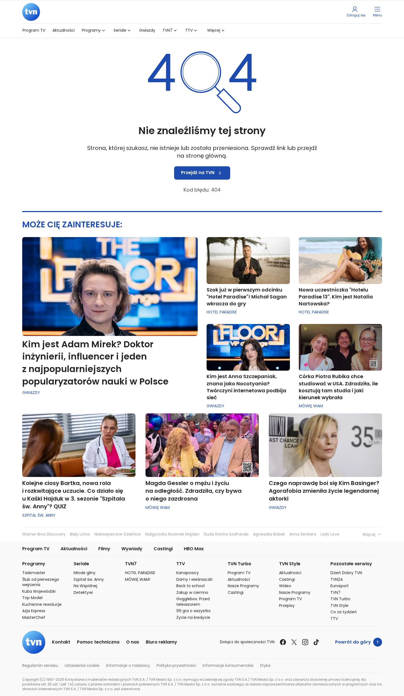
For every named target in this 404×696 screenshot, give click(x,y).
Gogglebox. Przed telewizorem (193, 601)
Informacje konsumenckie (228, 665)
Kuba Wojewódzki (39, 591)
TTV (189, 30)
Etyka (265, 665)
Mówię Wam (311, 406)
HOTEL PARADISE (140, 573)
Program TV (33, 30)
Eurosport (339, 586)
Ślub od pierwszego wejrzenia (40, 582)
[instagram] (305, 642)
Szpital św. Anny (39, 515)
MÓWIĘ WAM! (137, 579)
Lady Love (329, 534)
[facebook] (283, 642)
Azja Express (33, 611)
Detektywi (83, 592)
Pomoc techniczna (98, 642)
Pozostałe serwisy (351, 564)
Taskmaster (33, 573)
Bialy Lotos (80, 534)
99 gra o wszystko (193, 611)
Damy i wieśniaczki (194, 579)
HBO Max (194, 549)
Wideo (285, 586)
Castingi (163, 549)
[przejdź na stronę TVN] (31, 11)
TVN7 (167, 30)
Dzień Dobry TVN (346, 573)
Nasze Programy (243, 586)
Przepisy (287, 605)
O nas (132, 642)
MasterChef (33, 617)
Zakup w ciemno (192, 592)
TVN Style (289, 564)
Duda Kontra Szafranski (226, 534)
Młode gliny (85, 573)
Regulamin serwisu (40, 665)
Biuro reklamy (161, 642)
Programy (91, 30)
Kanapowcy (187, 573)
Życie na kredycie (193, 617)
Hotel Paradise (222, 312)
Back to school (190, 586)
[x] (294, 642)
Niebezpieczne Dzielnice (117, 534)
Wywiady (131, 549)
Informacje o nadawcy (128, 665)
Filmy (104, 549)
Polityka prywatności (176, 665)
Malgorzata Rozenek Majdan (172, 534)
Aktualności (63, 30)
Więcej (213, 30)
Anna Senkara (302, 534)
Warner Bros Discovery (44, 534)
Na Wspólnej (85, 586)
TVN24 (336, 579)
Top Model (32, 597)
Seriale (120, 30)
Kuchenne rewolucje (42, 604)
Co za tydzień (343, 612)
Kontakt (61, 642)
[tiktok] (316, 642)
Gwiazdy (147, 30)
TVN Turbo (239, 564)
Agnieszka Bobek (269, 534)
